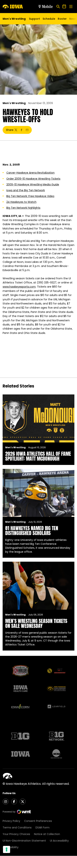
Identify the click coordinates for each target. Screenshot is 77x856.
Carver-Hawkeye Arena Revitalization (30, 173)
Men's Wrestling (14, 103)
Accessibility (11, 847)
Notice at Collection (47, 834)
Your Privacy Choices (16, 834)
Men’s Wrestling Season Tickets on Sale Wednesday (36, 623)
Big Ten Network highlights (23, 208)
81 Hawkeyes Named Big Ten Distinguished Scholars (31, 530)
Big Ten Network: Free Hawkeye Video (30, 196)
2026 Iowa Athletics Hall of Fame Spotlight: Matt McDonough (38, 456)
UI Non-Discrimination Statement (24, 841)
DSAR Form (43, 827)
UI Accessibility (59, 841)
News (73, 19)
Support (34, 19)
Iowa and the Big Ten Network (25, 190)
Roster (62, 19)
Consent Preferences (38, 821)
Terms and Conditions (17, 827)
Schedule (49, 19)
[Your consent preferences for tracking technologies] (6, 849)
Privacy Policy (11, 821)
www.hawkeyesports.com (19, 287)
